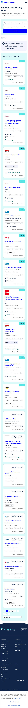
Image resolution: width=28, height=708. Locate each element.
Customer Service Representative (10, 330)
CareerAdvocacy (4, 669)
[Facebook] (16, 681)
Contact (24, 629)
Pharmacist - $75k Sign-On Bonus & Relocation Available (13, 442)
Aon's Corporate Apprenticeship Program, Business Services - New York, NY (13, 298)
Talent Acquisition (18, 641)
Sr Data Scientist (9, 94)
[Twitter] (23, 681)
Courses (3, 655)
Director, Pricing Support (12, 216)
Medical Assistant (10, 589)
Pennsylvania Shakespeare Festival (12, 472)
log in (15, 43)
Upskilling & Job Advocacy (6, 664)
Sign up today (9, 48)
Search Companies (5, 648)
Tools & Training (4, 651)
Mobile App (4, 660)
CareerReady (4, 667)
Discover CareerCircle (5, 641)
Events (2, 676)
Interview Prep (5, 658)
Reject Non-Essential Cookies (14, 705)
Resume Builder (5, 653)
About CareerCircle (19, 664)
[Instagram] (18, 681)
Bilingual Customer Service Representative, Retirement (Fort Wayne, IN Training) (13, 122)
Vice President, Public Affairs (13, 267)
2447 (5, 613)
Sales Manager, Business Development (12, 364)
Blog (2, 674)
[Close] (26, 693)
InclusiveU (17, 646)
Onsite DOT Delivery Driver (13, 241)
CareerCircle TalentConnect (20, 644)
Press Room (3, 681)
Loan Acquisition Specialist (13, 520)
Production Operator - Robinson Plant (11, 68)
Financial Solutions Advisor (13, 187)
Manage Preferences (14, 701)
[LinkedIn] (21, 681)
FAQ (16, 667)
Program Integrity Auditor (12, 155)
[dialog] (14, 699)
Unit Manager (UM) (10, 419)
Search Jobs (3, 644)
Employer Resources (5, 678)
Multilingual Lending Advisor (13, 566)
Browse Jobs (3, 646)
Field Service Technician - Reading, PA (12, 392)
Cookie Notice (17, 698)
